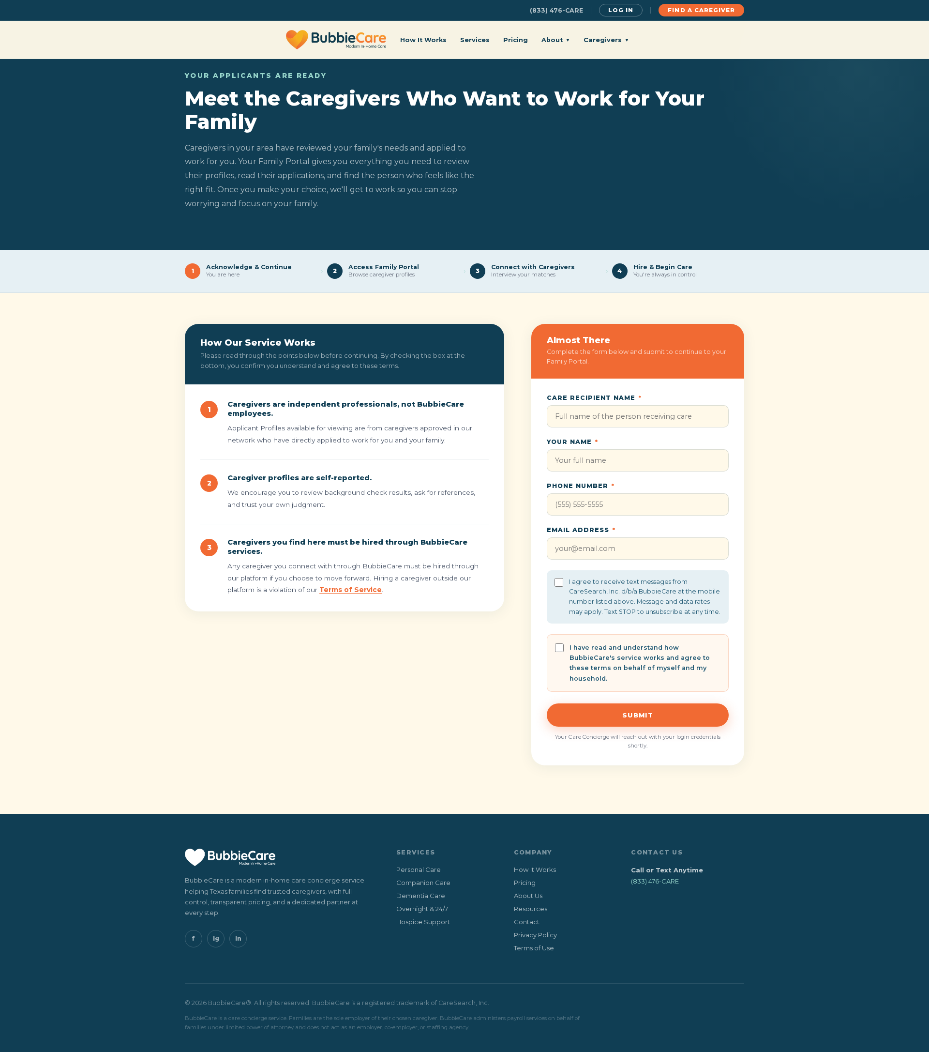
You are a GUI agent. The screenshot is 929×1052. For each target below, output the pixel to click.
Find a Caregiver (701, 10)
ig (216, 938)
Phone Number (580, 485)
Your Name (572, 441)
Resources (530, 909)
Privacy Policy (535, 935)
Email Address (581, 530)
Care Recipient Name (594, 397)
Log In (620, 10)
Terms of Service (350, 590)
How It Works (423, 40)
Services (475, 40)
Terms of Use (534, 948)
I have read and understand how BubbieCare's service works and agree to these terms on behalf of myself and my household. (639, 663)
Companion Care (423, 882)
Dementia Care (420, 896)
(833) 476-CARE (556, 10)
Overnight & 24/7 (422, 909)
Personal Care (418, 869)
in (238, 938)
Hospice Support (423, 922)
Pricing (515, 40)
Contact (526, 922)
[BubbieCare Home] (336, 39)
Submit (637, 715)
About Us (528, 896)
